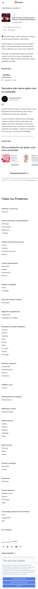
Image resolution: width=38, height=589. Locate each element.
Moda (3, 436)
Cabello (4, 424)
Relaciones (6, 478)
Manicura (5, 430)
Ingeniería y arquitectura (11, 312)
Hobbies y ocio (7, 385)
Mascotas (5, 212)
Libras (4, 345)
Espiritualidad (6, 227)
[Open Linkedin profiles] (11, 546)
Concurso (5, 330)
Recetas (4, 276)
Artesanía (5, 448)
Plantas (4, 469)
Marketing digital (7, 412)
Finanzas (4, 373)
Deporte (4, 496)
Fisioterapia (5, 500)
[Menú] (3, 2)
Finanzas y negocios (9, 363)
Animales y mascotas (10, 209)
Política (4, 351)
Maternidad (5, 303)
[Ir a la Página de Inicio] (19, 2)
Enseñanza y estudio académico (13, 327)
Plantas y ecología (9, 463)
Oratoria (4, 254)
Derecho (4, 333)
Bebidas (4, 269)
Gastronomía (6, 272)
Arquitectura (6, 315)
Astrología (5, 224)
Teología (5, 233)
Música (4, 454)
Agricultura (5, 466)
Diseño (4, 288)
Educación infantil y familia (12, 300)
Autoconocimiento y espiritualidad (15, 221)
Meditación (5, 230)
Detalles (6, 75)
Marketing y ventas (9, 409)
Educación (5, 336)
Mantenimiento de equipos (12, 397)
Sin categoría (6, 530)
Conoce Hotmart (8, 553)
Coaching (5, 248)
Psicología (5, 354)
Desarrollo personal (8, 251)
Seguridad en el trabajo (9, 318)
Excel (3, 515)
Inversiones (5, 376)
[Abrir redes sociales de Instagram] (3, 105)
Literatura (5, 348)
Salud (3, 503)
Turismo (4, 388)
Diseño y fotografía (9, 284)
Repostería (5, 266)
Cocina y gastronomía (10, 263)
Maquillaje (5, 433)
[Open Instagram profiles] (20, 546)
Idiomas (4, 342)
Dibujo (4, 451)
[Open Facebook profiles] (3, 546)
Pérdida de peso (7, 493)
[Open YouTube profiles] (16, 546)
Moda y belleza (7, 421)
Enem (3, 339)
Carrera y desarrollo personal (13, 242)
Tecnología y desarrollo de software (15, 512)
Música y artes (7, 445)
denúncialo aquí (32, 180)
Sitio (3, 521)
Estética (4, 427)
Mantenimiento (7, 400)
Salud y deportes (8, 490)
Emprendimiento (7, 370)
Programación (6, 518)
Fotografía (5, 291)
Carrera (4, 245)
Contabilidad (6, 366)
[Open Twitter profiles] (7, 546)
